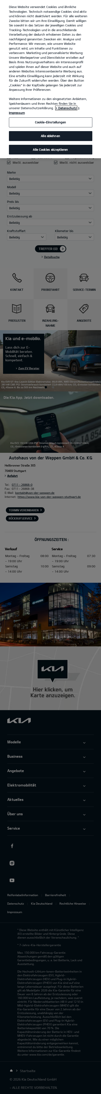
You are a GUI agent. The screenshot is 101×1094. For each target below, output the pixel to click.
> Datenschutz (66, 108)
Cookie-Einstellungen (50, 122)
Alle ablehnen (50, 136)
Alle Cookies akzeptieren (50, 149)
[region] (50, 79)
